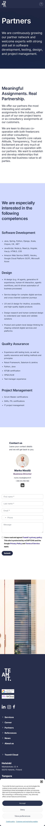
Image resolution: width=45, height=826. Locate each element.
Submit (7, 553)
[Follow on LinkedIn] (22, 485)
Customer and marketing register (27, 821)
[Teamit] (5, 4)
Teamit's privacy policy (32, 537)
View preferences (22, 816)
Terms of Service (33, 543)
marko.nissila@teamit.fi (22, 478)
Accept (22, 803)
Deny (22, 810)
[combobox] (4, 517)
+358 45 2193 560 (22, 481)
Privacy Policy (16, 543)
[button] (41, 781)
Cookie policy (10, 821)
